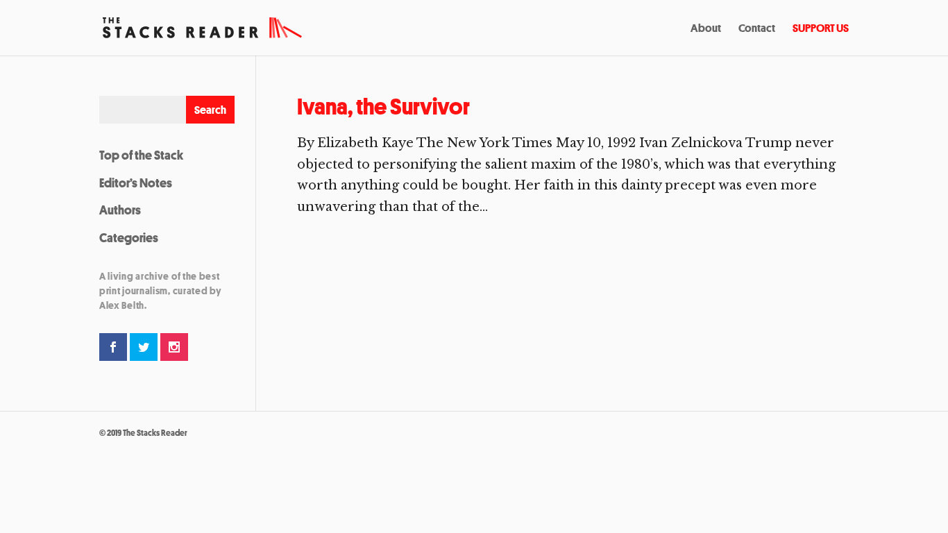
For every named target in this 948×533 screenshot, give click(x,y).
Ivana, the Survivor (383, 106)
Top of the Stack (141, 154)
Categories (128, 237)
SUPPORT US (821, 29)
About (706, 29)
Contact (756, 29)
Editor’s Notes (135, 182)
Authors (120, 209)
